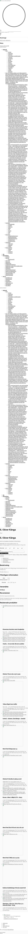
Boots (9, 60)
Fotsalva (10, 251)
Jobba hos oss (9, 283)
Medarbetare (8, 279)
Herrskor (10, 54)
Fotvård (7, 257)
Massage (7, 262)
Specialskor (11, 66)
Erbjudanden (11, 224)
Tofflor (9, 69)
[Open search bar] (0, 30)
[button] (3, 47)
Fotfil (9, 250)
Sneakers (10, 58)
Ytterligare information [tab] (8, 559)
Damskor (10, 53)
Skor (6, 51)
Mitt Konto (2, 40)
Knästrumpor (11, 240)
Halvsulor (10, 243)
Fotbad (10, 249)
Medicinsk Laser (9, 267)
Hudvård (7, 223)
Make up (10, 227)
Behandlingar (6, 255)
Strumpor (7, 234)
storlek (2, 548)
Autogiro (7, 280)
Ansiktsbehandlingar (10, 264)
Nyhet (9, 52)
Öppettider (8, 284)
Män (9, 232)
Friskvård (7, 260)
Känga (9, 62)
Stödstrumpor (11, 241)
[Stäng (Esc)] (4, 932)
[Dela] (3, 932)
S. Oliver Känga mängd (5, 551)
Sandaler (10, 67)
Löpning (10, 57)
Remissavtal (11, 259)
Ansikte (10, 225)
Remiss (7, 258)
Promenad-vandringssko (14, 56)
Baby (9, 228)
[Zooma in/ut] (0, 932)
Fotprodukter (8, 247)
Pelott (9, 246)
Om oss (4, 276)
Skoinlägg (7, 242)
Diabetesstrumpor (12, 238)
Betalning (8, 40)
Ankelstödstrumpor (13, 236)
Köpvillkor (7, 285)
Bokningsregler (9, 275)
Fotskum (10, 253)
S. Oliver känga (16, 541)
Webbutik (5, 49)
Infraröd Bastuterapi (10, 270)
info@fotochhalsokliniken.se (11, 918)
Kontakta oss (8, 277)
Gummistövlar (11, 65)
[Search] (0, 33)
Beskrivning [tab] (5, 558)
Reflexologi (8, 263)
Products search (4, 32)
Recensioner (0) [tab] (7, 562)
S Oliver (2, 556)
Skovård (10, 71)
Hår (9, 229)
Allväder (10, 64)
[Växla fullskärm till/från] (1, 932)
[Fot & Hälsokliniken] (5, 0)
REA (3, 254)
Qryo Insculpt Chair (10, 272)
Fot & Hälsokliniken (9, 929)
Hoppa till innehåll (4, 46)
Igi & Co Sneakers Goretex (6, 541)
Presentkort (8, 281)
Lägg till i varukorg (4, 553)
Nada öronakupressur (10, 271)
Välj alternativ (11, 633)
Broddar (10, 61)
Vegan (9, 70)
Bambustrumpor (12, 237)
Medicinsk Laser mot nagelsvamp (13, 266)
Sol (9, 233)
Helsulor (10, 245)
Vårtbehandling (9, 273)
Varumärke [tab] (5, 561)
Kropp (9, 230)
